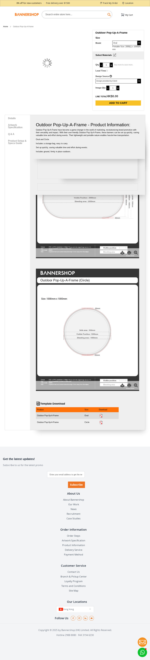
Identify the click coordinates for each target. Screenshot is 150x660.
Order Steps (73, 535)
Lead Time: (101, 71)
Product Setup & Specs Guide (17, 142)
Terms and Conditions (73, 586)
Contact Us (74, 571)
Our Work (73, 504)
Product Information (73, 545)
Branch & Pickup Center (73, 576)
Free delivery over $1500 (58, 3)
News (74, 509)
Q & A (11, 134)
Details (12, 118)
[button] (142, 652)
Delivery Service (73, 549)
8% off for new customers (29, 3)
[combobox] (77, 14)
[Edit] (114, 55)
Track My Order (110, 3)
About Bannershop (73, 499)
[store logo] (27, 14)
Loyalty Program (73, 581)
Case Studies (74, 518)
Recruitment (73, 513)
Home (5, 27)
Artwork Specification (15, 126)
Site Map (73, 590)
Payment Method (73, 554)
